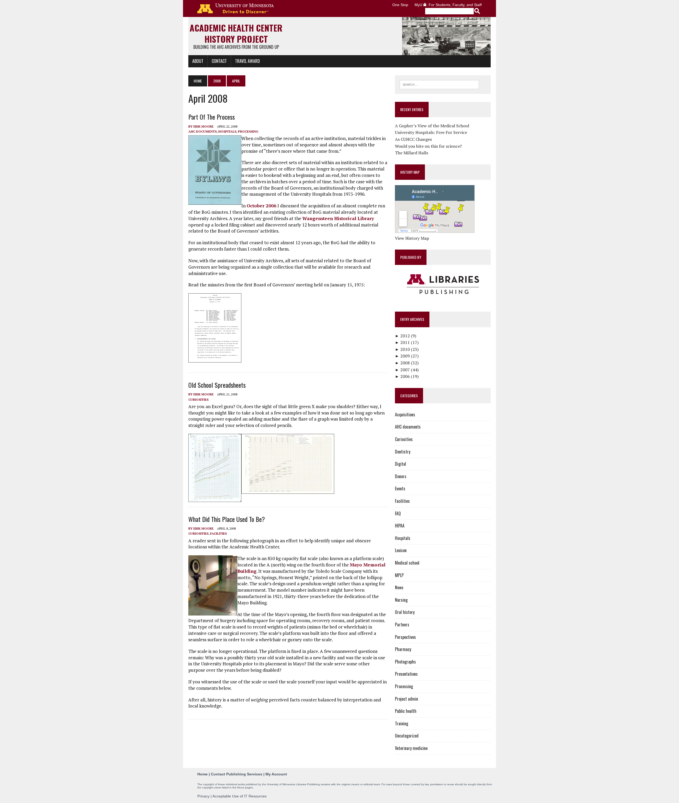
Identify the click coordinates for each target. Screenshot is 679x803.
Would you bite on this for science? (428, 146)
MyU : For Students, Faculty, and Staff (448, 5)
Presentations (406, 674)
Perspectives (405, 637)
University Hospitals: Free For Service (431, 132)
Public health (405, 711)
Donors (400, 476)
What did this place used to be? (226, 519)
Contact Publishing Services (236, 774)
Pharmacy (403, 649)
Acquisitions (405, 414)
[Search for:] (439, 84)
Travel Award (247, 61)
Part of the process (211, 116)
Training (401, 723)
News (399, 587)
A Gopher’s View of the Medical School (432, 126)
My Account (276, 774)
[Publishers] (443, 284)
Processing (248, 131)
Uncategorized (407, 735)
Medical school (407, 563)
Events (400, 488)
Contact (219, 61)
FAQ (398, 513)
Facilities (218, 533)
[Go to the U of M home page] (235, 8)
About (197, 61)
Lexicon (401, 550)
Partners (402, 624)
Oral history (405, 612)
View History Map (412, 238)
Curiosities (198, 399)
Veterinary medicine (411, 748)
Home (202, 774)
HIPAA (399, 525)
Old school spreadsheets (217, 385)
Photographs (405, 661)
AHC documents (202, 131)
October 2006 (261, 206)
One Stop (400, 5)
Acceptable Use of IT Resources (239, 796)
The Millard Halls (411, 153)
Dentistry (402, 451)
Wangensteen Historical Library (338, 218)
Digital (400, 464)
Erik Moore (203, 126)
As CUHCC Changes (413, 139)
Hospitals (227, 131)
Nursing (401, 600)
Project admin (406, 699)
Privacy (203, 796)
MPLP (399, 575)
